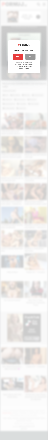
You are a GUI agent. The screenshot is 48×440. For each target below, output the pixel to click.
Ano (18, 57)
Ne (30, 57)
